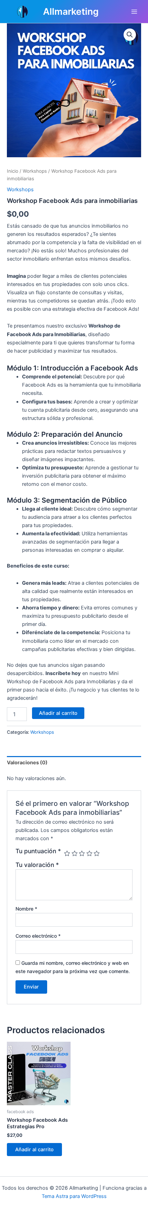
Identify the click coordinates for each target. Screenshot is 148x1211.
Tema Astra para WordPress (74, 1196)
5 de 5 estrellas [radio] (97, 853)
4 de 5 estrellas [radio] (89, 853)
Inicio (12, 171)
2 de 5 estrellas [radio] (75, 853)
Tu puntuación (38, 851)
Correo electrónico (38, 936)
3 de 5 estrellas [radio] (82, 853)
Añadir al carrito (58, 713)
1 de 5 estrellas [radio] (67, 853)
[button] (130, 34)
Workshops (35, 171)
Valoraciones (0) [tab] (27, 762)
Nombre (26, 909)
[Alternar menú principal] (134, 11)
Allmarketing (71, 11)
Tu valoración (37, 864)
